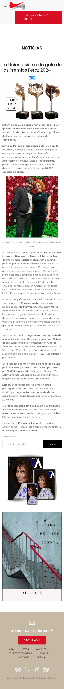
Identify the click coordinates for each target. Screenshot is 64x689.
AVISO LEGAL (42, 649)
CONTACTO (24, 657)
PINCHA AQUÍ (32, 640)
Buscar (52, 443)
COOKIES (43, 653)
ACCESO (25, 649)
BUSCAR (41, 657)
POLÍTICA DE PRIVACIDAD (20, 653)
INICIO (11, 649)
